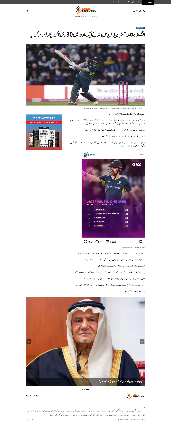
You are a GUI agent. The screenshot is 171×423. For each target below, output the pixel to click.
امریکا (101, 411)
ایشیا (128, 2)
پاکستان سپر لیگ (102, 415)
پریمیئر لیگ (82, 415)
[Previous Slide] (29, 341)
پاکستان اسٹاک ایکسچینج (134, 415)
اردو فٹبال (124, 411)
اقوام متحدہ (103, 411)
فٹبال (52, 411)
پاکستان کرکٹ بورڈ (88, 415)
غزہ (56, 411)
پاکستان (138, 2)
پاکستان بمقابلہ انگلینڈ (128, 415)
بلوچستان (73, 411)
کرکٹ (62, 415)
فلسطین (55, 411)
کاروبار (112, 2)
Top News (140, 28)
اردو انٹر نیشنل (129, 411)
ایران (79, 411)
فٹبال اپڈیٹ (48, 411)
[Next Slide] (142, 341)
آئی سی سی (143, 411)
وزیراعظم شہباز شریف (38, 411)
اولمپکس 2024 (83, 411)
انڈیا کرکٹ (87, 411)
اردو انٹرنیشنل (136, 411)
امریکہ (98, 411)
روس (66, 411)
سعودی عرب (63, 411)
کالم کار (124, 2)
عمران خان (59, 411)
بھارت (70, 411)
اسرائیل (113, 411)
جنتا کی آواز (118, 2)
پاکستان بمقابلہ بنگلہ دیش (122, 415)
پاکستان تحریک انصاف (108, 415)
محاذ (103, 2)
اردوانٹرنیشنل (142, 120)
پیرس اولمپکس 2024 (77, 415)
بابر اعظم (76, 411)
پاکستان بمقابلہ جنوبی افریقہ (114, 415)
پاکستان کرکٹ (96, 415)
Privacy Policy (30, 419)
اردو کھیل (119, 411)
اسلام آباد (110, 411)
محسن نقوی (43, 411)
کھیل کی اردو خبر (53, 415)
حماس (68, 411)
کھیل (107, 2)
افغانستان (107, 411)
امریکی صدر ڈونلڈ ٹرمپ (93, 411)
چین (133, 2)
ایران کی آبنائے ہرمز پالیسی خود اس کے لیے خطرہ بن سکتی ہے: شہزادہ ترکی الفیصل (118, 381)
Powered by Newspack (123, 419)
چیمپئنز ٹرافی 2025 (69, 415)
